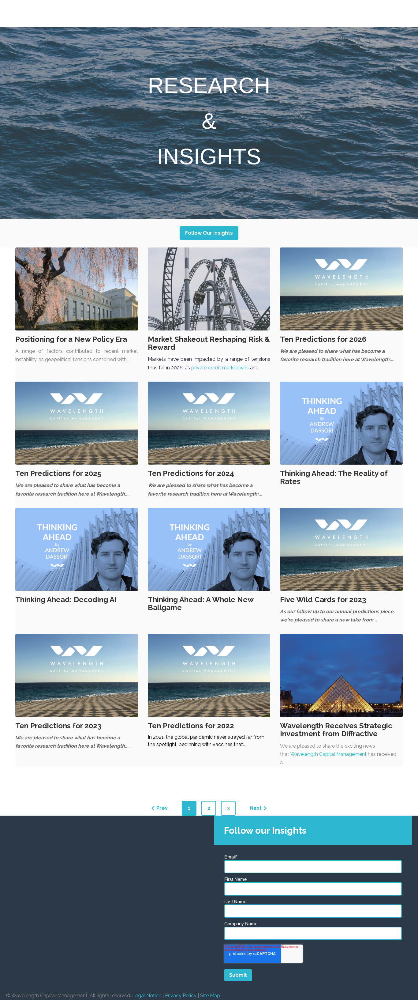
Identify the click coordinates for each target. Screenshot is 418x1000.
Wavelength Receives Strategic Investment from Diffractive (336, 729)
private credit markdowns (220, 368)
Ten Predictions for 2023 (58, 725)
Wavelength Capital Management (328, 754)
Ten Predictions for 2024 (191, 473)
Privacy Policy (180, 995)
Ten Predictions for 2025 (58, 473)
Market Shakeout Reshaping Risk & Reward (209, 343)
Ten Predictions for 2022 (191, 725)
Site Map (210, 995)
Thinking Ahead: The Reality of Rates (333, 477)
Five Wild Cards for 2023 (323, 599)
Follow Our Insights (209, 233)
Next (256, 808)
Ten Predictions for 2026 (323, 339)
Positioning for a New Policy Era (71, 339)
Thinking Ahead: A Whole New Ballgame (200, 603)
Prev (162, 808)
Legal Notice (146, 995)
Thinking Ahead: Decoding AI (66, 599)
